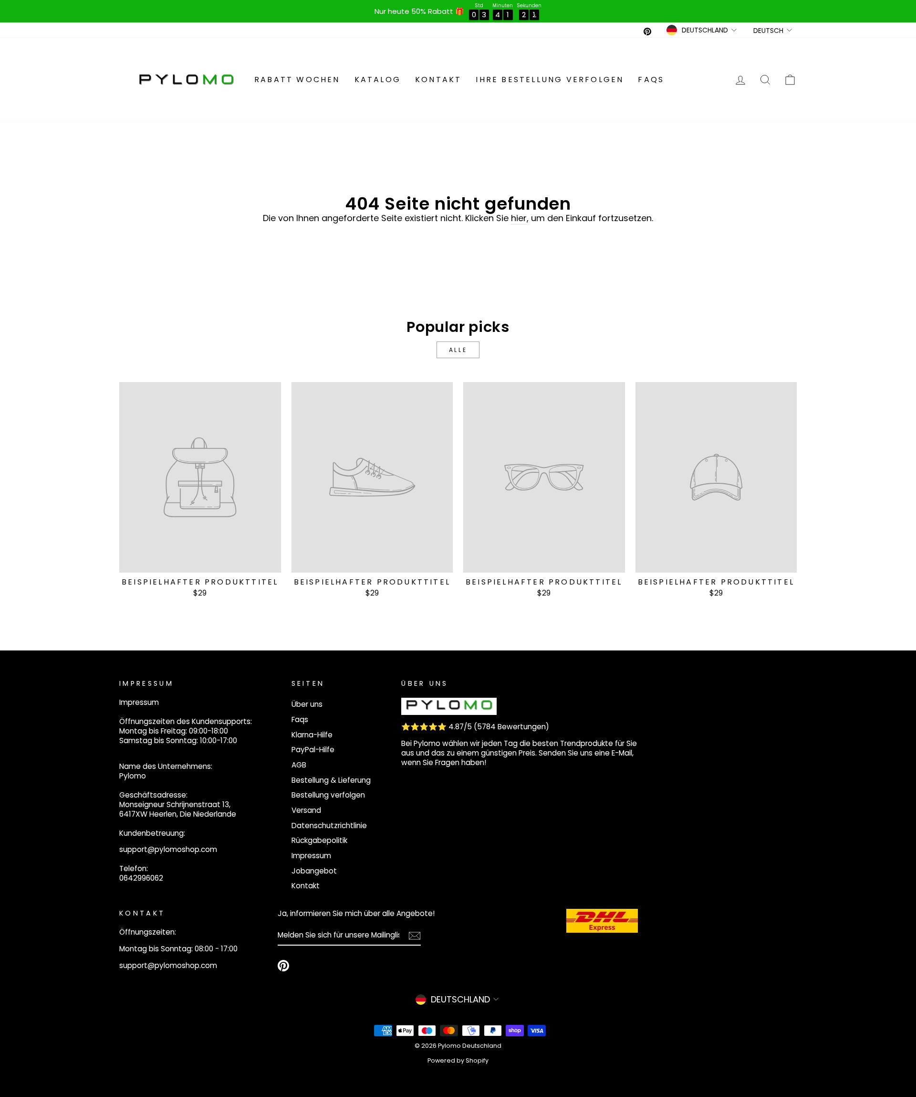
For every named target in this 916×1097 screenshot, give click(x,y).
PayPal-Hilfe (312, 750)
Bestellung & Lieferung (331, 780)
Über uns (307, 704)
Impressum (311, 856)
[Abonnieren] (414, 935)
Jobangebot (314, 871)
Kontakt (438, 79)
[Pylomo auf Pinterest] (283, 965)
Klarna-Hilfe (312, 735)
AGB (298, 765)
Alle (458, 350)
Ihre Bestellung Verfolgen (550, 79)
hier (519, 218)
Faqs (651, 79)
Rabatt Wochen (297, 79)
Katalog (377, 79)
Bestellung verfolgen (328, 795)
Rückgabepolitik (319, 840)
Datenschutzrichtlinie (329, 825)
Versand (306, 810)
